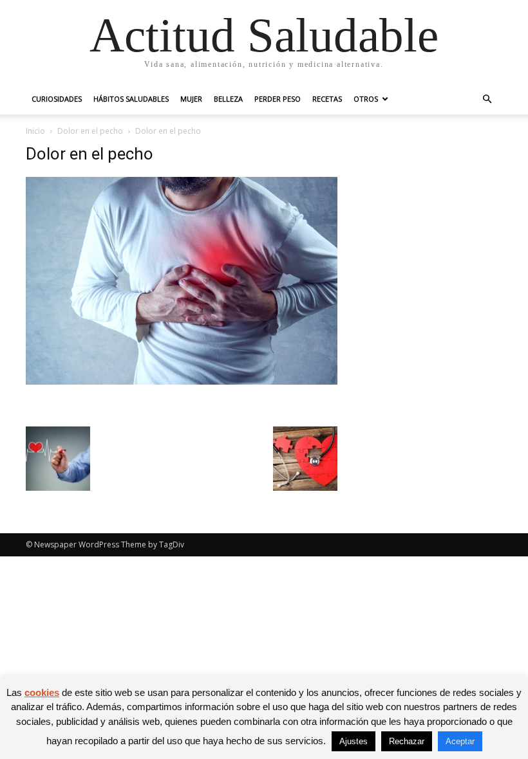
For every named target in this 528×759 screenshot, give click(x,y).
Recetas (327, 99)
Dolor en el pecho (90, 130)
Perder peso (277, 99)
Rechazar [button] (406, 741)
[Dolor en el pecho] (181, 381)
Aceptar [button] (460, 741)
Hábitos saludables (131, 99)
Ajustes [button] (353, 741)
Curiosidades (57, 99)
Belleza (228, 99)
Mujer (191, 99)
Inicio (35, 130)
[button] (486, 99)
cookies (41, 692)
